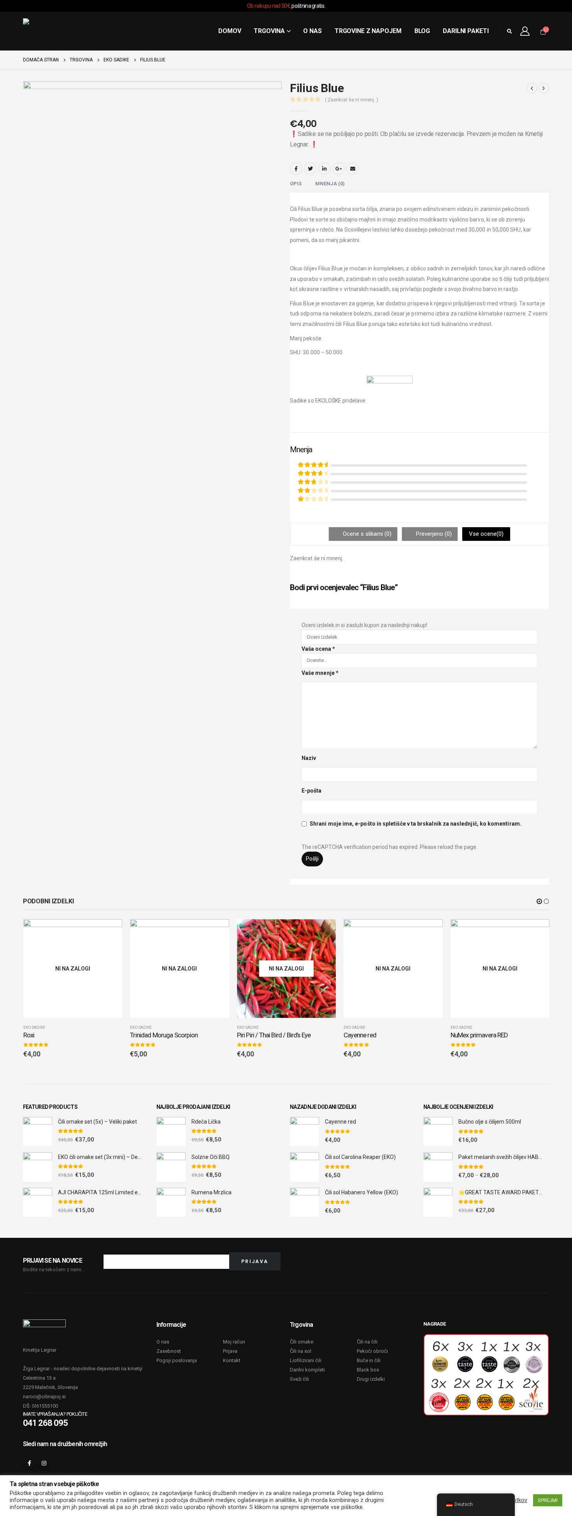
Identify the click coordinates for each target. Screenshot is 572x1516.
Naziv (309, 758)
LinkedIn (324, 168)
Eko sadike (34, 1027)
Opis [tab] (296, 183)
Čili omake (301, 1342)
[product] (37, 1131)
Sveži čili (299, 1379)
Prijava (230, 1351)
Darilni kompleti (307, 1370)
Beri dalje (109, 932)
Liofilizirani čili (305, 1360)
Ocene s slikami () (366, 533)
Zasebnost (168, 1351)
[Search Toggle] (509, 31)
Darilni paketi (465, 31)
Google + (338, 168)
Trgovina (269, 31)
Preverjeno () (433, 533)
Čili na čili (367, 1342)
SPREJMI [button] (548, 1500)
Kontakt (231, 1360)
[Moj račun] (524, 31)
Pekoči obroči (372, 1351)
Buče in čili (369, 1360)
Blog (422, 31)
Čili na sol (300, 1351)
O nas (312, 31)
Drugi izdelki (371, 1379)
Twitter (310, 168)
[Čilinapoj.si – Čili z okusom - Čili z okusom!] (52, 31)
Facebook (296, 168)
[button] (539, 901)
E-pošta (312, 791)
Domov (229, 31)
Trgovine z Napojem (368, 31)
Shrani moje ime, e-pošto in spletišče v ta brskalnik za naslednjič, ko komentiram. (415, 824)
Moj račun (234, 1342)
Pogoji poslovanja (176, 1360)
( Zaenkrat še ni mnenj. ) (351, 100)
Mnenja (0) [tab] (330, 183)
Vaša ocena (318, 649)
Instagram (44, 1463)
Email (352, 168)
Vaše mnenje (320, 673)
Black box (368, 1370)
